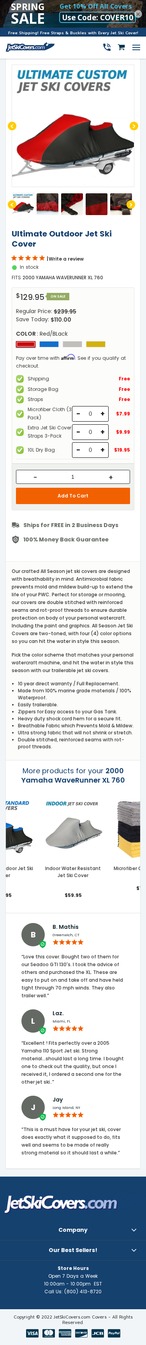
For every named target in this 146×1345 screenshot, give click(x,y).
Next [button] (134, 126)
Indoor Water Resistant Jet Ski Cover (73, 872)
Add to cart (73, 495)
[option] (73, 126)
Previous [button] (12, 126)
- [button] (35, 478)
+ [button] (110, 478)
